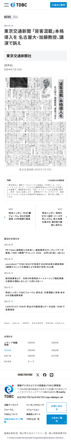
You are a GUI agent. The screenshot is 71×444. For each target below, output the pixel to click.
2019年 (55, 355)
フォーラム (9, 409)
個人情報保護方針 (58, 433)
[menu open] (6, 5)
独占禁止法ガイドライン (32, 433)
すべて (31, 361)
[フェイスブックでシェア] (44, 374)
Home (7, 323)
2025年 (55, 342)
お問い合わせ (56, 407)
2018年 (8, 361)
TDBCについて (11, 414)
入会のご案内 (58, 4)
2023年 (31, 350)
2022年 (55, 350)
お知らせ (16, 323)
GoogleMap (62, 392)
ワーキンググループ (35, 404)
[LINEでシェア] (51, 374)
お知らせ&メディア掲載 (13, 420)
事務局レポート (33, 414)
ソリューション (32, 409)
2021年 (8, 355)
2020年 (31, 355)
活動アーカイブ (11, 404)
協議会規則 (9, 433)
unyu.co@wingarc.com (54, 397)
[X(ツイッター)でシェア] (37, 374)
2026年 (31, 342)
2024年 (26, 323)
